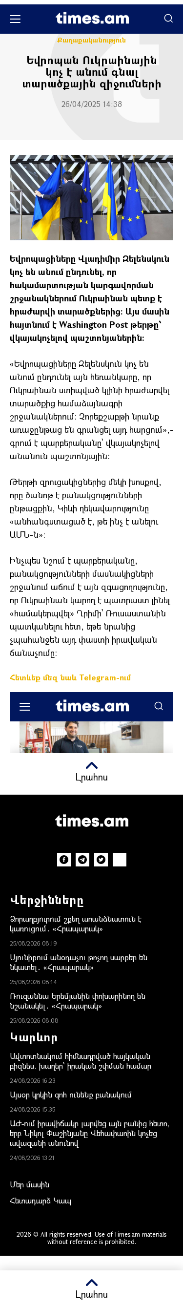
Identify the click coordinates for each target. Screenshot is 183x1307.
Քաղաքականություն (91, 40)
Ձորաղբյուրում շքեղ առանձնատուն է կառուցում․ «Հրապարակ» (76, 923)
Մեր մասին (29, 1184)
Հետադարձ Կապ (40, 1200)
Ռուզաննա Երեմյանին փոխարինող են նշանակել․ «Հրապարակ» (77, 1001)
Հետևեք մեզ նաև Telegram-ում (70, 677)
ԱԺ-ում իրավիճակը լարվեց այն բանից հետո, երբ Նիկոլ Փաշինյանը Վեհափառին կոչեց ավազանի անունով (90, 1133)
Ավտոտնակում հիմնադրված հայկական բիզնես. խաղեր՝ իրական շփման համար (80, 1061)
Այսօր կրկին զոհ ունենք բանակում (71, 1094)
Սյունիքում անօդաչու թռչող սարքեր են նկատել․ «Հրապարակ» (78, 962)
